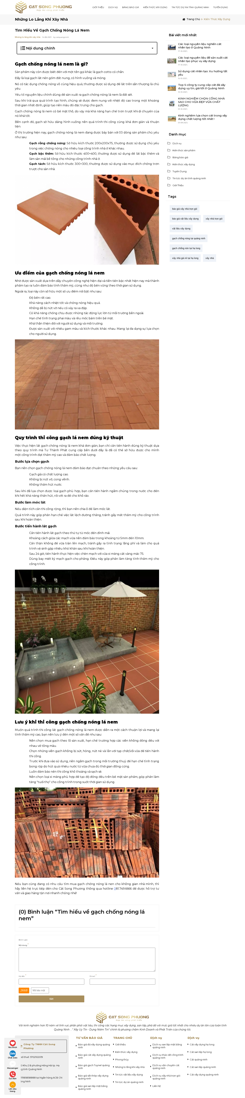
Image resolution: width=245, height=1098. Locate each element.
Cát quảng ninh (198, 1059)
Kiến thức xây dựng (155, 7)
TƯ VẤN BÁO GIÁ (89, 1038)
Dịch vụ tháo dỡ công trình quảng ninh (167, 1056)
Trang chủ (193, 19)
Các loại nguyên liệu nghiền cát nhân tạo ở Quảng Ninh (199, 45)
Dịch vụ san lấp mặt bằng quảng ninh (167, 1046)
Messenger (12, 1068)
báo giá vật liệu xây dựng (185, 218)
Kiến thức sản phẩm (184, 150)
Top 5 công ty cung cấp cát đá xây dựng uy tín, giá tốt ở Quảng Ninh (201, 86)
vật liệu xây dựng (181, 228)
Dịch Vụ (113, 7)
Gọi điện (13, 1078)
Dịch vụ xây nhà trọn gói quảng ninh (166, 1077)
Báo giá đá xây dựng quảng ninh (94, 1046)
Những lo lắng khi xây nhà (41, 19)
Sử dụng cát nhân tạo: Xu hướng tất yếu (202, 73)
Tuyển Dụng (220, 7)
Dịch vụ (177, 143)
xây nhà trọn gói (214, 218)
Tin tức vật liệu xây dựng (129, 1074)
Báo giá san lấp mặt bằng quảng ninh (92, 1087)
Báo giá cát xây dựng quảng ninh (94, 1056)
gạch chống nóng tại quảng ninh (188, 238)
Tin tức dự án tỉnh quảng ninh (190, 7)
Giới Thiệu (98, 7)
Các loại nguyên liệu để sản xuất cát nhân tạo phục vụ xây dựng (203, 59)
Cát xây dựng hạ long (202, 1044)
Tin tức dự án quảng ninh (129, 1082)
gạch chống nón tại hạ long (186, 248)
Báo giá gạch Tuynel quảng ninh (94, 1067)
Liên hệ (156, 1086)
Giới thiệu (120, 1044)
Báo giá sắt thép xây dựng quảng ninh (93, 1077)
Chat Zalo (12, 1058)
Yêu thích (12, 1047)
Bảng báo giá (130, 7)
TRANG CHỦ (122, 1038)
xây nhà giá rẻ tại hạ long (185, 258)
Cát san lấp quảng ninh (203, 1067)
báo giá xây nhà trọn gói (184, 208)
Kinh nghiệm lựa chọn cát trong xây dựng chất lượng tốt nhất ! (202, 117)
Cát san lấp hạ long (201, 1052)
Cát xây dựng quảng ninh (204, 1074)
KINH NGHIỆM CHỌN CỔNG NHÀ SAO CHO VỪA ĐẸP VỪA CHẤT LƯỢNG (201, 102)
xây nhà (210, 258)
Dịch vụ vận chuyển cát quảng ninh (165, 1067)
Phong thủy (122, 1059)
